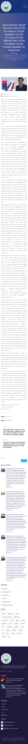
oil (2, 630)
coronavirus (5, 620)
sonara (12, 633)
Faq (3, 712)
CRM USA (4, 598)
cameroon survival (6, 617)
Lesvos (16, 623)
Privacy (3, 706)
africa (3, 613)
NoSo (22, 627)
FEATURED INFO (14, 96)
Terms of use (5, 709)
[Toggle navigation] (25, 6)
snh (7, 633)
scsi (3, 633)
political (8, 630)
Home (12, 53)
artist (17, 613)
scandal (21, 630)
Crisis (11, 620)
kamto (10, 623)
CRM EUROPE (5, 595)
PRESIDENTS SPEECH (7, 605)
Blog (16, 53)
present (14, 630)
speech (19, 633)
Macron (10, 416)
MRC (14, 741)
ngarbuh (16, 627)
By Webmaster (5, 94)
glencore (4, 623)
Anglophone (10, 613)
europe (17, 620)
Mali (3, 627)
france (6, 416)
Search (3, 458)
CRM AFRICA (5, 589)
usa (9, 636)
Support (4, 704)
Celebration (16, 617)
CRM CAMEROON (6, 96)
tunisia (3, 636)
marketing (9, 627)
